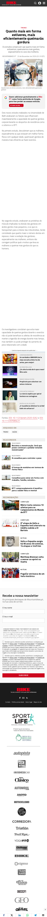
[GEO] (22, 900)
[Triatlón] (22, 828)
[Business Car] (21, 772)
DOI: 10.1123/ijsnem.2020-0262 (23, 417)
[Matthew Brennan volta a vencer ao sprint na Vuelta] (10, 557)
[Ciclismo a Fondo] (22, 848)
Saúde (14, 432)
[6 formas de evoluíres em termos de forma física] (6, 466)
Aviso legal (29, 702)
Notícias (23, 538)
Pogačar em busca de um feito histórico (32, 575)
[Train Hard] (21, 872)
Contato (7, 702)
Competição (24, 502)
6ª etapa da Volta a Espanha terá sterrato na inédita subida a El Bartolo (32, 526)
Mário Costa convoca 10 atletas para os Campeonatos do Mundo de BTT (32, 508)
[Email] (43, 915)
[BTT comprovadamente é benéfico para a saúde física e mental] (6, 487)
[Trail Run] (21, 834)
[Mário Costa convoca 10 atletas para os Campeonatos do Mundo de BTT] (10, 505)
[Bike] (22, 856)
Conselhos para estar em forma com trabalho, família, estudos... (28, 478)
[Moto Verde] (22, 795)
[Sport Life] (22, 811)
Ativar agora (15, 105)
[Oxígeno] (21, 863)
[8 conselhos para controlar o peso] (6, 457)
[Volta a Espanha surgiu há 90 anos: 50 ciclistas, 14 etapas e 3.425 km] (10, 541)
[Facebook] (4, 915)
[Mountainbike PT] (11, 3)
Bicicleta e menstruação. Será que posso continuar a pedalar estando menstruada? (27, 447)
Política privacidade (18, 702)
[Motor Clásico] (21, 780)
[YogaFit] (21, 840)
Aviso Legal (13, 643)
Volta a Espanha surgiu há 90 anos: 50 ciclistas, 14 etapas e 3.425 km (32, 544)
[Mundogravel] (21, 909)
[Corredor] (22, 821)
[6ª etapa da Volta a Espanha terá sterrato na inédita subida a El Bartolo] (10, 523)
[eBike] (22, 883)
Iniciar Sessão (39, 3)
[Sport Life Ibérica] (23, 719)
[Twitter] (12, 915)
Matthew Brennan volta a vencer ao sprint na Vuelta (32, 559)
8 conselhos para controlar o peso (26, 458)
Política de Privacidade (27, 643)
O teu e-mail (7, 616)
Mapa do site (38, 702)
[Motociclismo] (21, 802)
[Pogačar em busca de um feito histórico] (10, 573)
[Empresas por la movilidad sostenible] (23, 737)
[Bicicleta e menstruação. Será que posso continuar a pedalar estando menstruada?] (6, 445)
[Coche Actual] (22, 764)
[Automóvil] (21, 788)
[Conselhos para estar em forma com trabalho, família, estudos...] (6, 477)
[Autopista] (21, 753)
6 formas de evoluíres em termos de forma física (28, 468)
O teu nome (7, 608)
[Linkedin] (20, 915)
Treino (24, 27)
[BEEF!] (22, 891)
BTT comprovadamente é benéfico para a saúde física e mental (27, 489)
